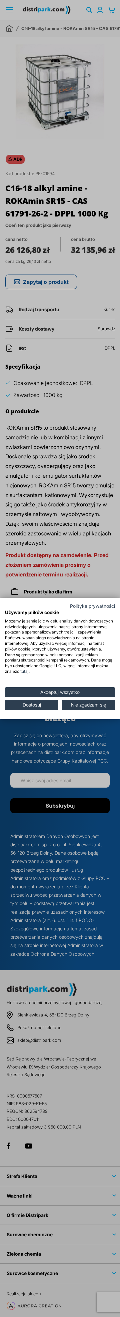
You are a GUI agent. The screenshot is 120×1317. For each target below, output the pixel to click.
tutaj (24, 671)
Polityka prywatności (92, 606)
